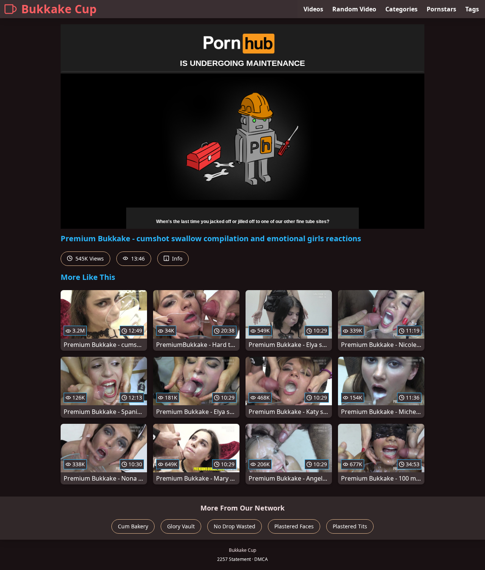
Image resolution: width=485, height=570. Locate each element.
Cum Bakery (133, 526)
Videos (313, 9)
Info (176, 258)
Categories (401, 9)
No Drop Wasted (234, 526)
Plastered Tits (350, 526)
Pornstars (441, 9)
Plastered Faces (294, 526)
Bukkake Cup (59, 9)
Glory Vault (181, 526)
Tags (472, 9)
